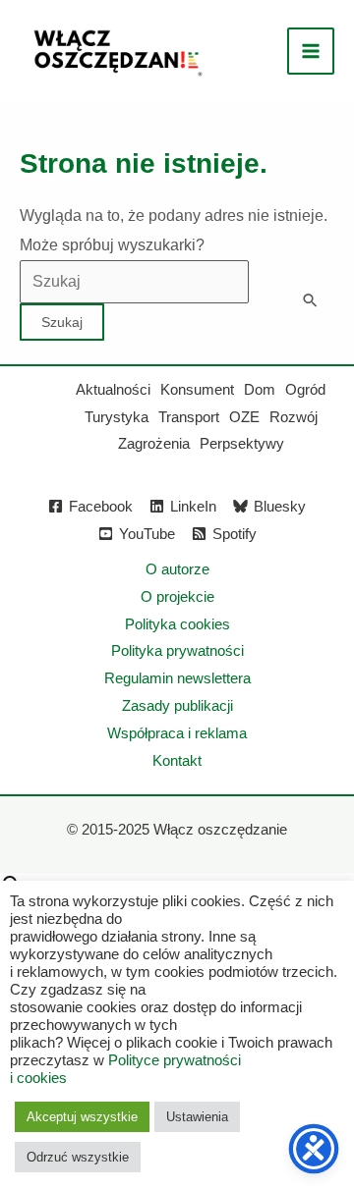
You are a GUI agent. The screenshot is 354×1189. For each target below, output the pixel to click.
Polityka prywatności (177, 650)
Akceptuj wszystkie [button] (82, 1116)
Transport (188, 416)
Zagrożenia (154, 443)
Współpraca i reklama (177, 733)
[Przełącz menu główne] (310, 51)
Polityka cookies (177, 624)
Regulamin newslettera (177, 678)
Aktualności (113, 389)
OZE (244, 416)
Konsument (197, 389)
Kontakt (177, 760)
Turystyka (116, 416)
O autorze (177, 569)
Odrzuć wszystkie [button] (78, 1157)
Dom (259, 389)
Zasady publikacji (177, 705)
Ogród (305, 389)
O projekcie (177, 596)
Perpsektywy (242, 443)
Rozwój (293, 416)
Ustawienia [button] (197, 1116)
